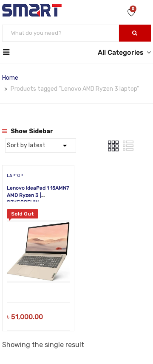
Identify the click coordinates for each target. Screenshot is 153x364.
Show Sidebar (31, 131)
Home (10, 77)
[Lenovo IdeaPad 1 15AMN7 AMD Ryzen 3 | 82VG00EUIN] (38, 215)
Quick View (38, 281)
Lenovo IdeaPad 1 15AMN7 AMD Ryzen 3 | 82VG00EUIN (38, 195)
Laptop (15, 175)
